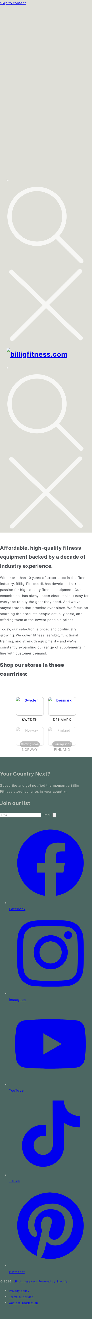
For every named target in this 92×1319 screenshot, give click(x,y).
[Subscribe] (54, 815)
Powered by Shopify (53, 1281)
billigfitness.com (25, 1281)
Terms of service (21, 1296)
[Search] (46, 260)
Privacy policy (19, 1290)
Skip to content (13, 3)
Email (47, 815)
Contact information (23, 1303)
